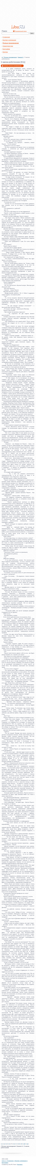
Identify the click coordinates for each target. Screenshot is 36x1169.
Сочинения (6, 37)
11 (27, 1143)
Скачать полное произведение (12, 65)
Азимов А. (21, 57)
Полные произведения (11, 43)
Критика (5, 52)
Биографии (6, 49)
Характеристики (8, 46)
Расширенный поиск (21, 31)
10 (24, 1143)
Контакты (19, 1164)
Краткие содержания (9, 40)
